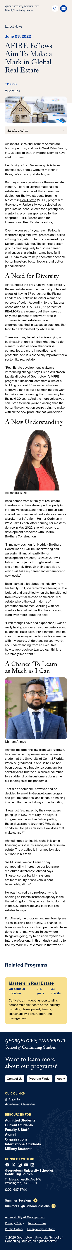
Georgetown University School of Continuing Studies (34, 1239)
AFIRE (22, 218)
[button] (55, 8)
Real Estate (28, 200)
